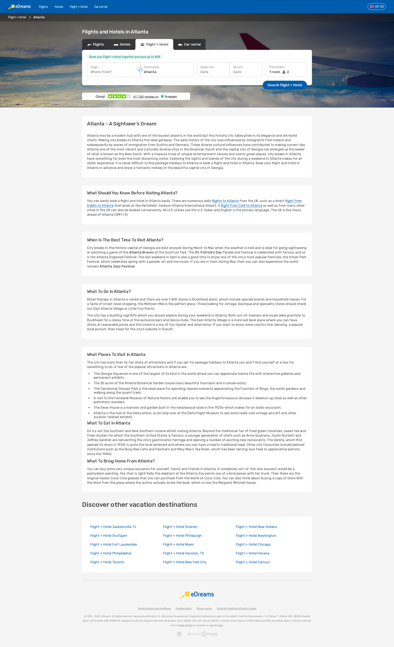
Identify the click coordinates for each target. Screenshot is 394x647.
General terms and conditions (154, 608)
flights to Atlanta (225, 201)
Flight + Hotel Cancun (253, 562)
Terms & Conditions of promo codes (236, 608)
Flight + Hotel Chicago (253, 544)
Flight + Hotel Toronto (107, 562)
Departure (207, 67)
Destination (151, 67)
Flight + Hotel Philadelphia (110, 553)
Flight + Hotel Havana (252, 553)
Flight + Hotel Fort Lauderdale (113, 544)
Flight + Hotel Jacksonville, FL (113, 527)
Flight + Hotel (79, 7)
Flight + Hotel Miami (178, 544)
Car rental (100, 7)
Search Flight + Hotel (285, 85)
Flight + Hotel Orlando (180, 527)
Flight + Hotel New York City (184, 562)
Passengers (277, 67)
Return (238, 67)
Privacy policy (204, 608)
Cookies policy (184, 608)
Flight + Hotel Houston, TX (183, 553)
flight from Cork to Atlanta (241, 206)
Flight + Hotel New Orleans (256, 527)
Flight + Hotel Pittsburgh (182, 536)
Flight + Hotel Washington (256, 536)
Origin (94, 67)
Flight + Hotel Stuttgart (108, 536)
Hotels (59, 7)
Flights (43, 7)
